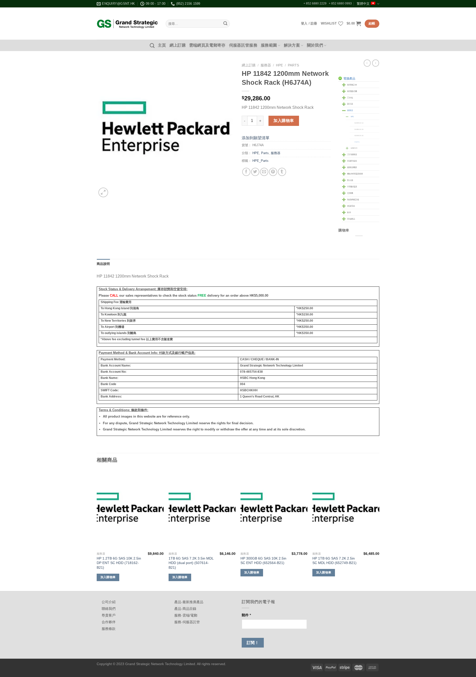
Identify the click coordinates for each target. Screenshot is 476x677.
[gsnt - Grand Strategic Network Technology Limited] (127, 23)
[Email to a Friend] (264, 172)
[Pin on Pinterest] (273, 172)
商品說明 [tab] (103, 264)
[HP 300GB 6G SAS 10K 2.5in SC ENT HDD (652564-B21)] (273, 509)
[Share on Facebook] (246, 172)
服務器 (266, 65)
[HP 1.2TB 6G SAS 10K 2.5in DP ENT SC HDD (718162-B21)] (130, 509)
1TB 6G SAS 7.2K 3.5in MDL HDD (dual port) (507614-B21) (191, 562)
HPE (279, 65)
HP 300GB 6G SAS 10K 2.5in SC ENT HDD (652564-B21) (263, 560)
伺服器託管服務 (243, 45)
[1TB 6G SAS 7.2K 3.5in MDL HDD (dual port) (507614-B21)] (202, 509)
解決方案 (292, 45)
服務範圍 (269, 45)
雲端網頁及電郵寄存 (207, 45)
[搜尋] (152, 45)
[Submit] (225, 24)
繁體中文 (363, 3)
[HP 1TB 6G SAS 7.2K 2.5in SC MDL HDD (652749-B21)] (345, 509)
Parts (293, 65)
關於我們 (315, 45)
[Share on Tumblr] (282, 172)
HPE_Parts (260, 161)
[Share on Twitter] (255, 172)
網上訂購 (178, 45)
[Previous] (97, 530)
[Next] (379, 530)
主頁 (162, 45)
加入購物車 (283, 120)
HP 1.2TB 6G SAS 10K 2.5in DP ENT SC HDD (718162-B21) (119, 562)
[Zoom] (103, 192)
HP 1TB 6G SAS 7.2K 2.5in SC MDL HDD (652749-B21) (334, 560)
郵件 (246, 615)
